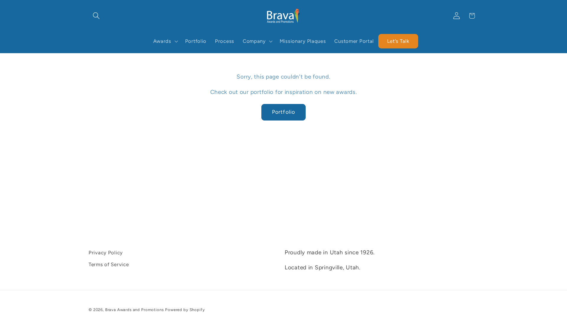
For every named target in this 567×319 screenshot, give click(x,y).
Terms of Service (109, 264)
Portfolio (283, 112)
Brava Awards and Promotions (134, 309)
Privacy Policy (106, 252)
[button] (96, 16)
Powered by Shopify (185, 309)
